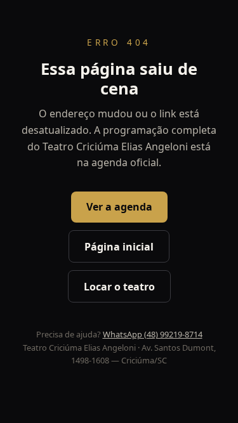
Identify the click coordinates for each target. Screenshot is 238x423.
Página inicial (119, 247)
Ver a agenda (119, 207)
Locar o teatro (119, 287)
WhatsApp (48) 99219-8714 (152, 334)
